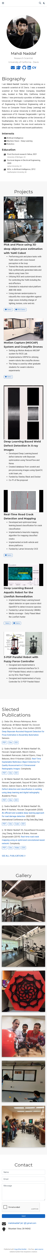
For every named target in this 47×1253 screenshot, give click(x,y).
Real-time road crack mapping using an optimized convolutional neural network (23, 840)
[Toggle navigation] (3, 3)
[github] (24, 68)
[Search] (40, 3)
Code (17, 824)
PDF (4, 742)
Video (17, 848)
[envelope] (13, 68)
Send (23, 1216)
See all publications (13, 856)
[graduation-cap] (18, 68)
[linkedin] (29, 68)
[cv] (34, 68)
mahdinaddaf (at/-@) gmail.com (22, 1223)
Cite (10, 742)
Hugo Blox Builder (20, 1249)
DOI (16, 742)
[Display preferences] (44, 3)
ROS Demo (21, 309)
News (7, 623)
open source (39, 1249)
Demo (9, 309)
